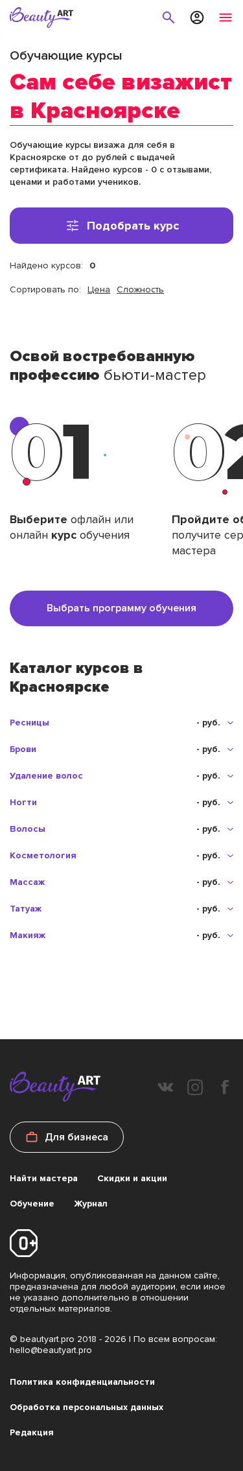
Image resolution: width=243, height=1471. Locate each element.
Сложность (140, 289)
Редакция (32, 1432)
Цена (98, 289)
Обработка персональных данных (86, 1407)
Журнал (91, 1203)
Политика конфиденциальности (82, 1381)
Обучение (32, 1203)
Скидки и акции (132, 1178)
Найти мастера (44, 1178)
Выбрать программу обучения (121, 608)
